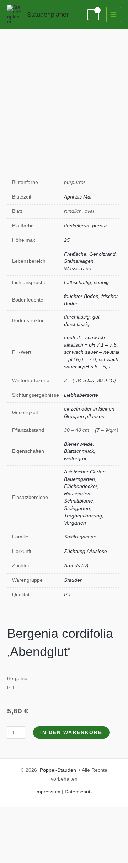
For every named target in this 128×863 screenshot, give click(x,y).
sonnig (101, 282)
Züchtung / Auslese (85, 551)
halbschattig (77, 282)
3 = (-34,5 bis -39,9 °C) (90, 380)
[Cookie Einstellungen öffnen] (53, 858)
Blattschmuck (79, 451)
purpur (99, 225)
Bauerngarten (79, 479)
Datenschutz (79, 791)
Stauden (73, 580)
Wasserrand (77, 268)
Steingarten (77, 508)
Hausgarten (77, 493)
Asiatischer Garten (85, 471)
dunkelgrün (76, 225)
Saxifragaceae (80, 536)
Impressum (47, 791)
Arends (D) (76, 565)
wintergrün (76, 458)
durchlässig (77, 317)
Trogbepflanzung (83, 516)
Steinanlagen (79, 261)
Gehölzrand (102, 254)
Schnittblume (78, 501)
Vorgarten (75, 523)
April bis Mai (77, 197)
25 (67, 240)
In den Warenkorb (71, 732)
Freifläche (75, 254)
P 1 (67, 594)
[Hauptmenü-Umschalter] (113, 14)
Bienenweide (78, 444)
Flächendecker (80, 486)
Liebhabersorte (81, 395)
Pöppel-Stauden (58, 770)
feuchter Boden (81, 296)
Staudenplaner (48, 14)
